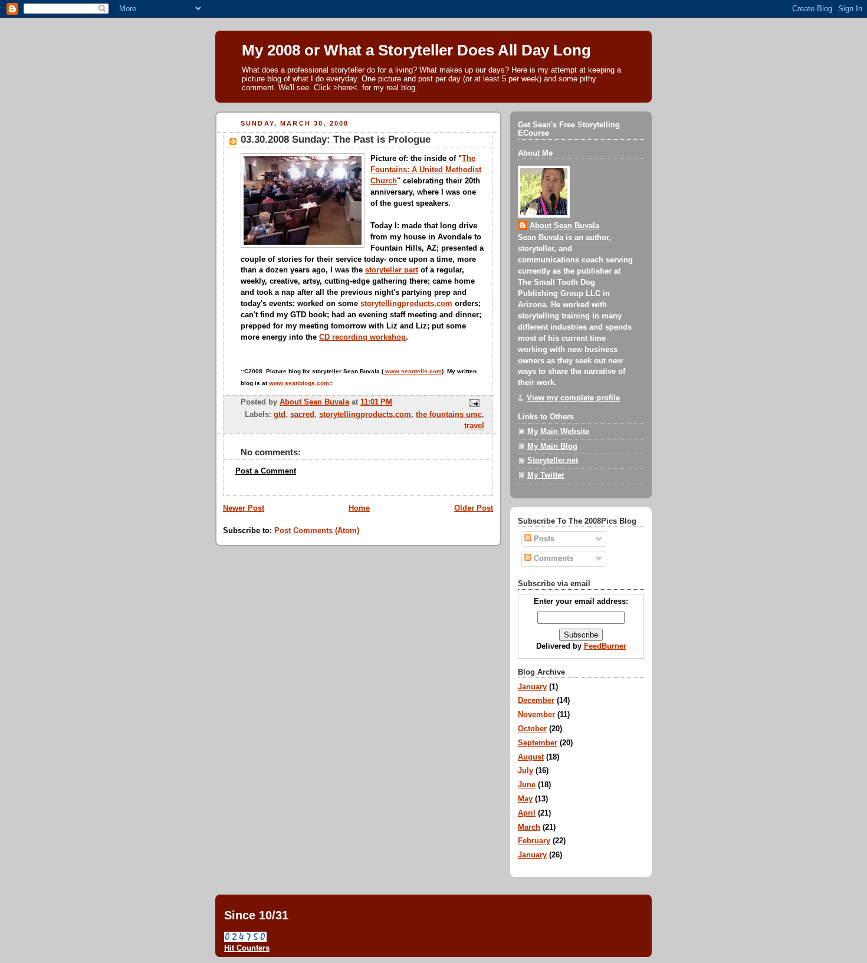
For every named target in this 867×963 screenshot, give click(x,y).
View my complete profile (573, 398)
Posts (542, 539)
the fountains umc (449, 414)
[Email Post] (473, 403)
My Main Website (558, 432)
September (537, 743)
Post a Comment (265, 471)
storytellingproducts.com (406, 304)
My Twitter (545, 475)
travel (474, 426)
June (527, 785)
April (527, 813)
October (532, 729)
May (525, 799)
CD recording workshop (362, 337)
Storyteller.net (552, 460)
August (531, 757)
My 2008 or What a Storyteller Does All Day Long (416, 50)
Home (359, 508)
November (536, 715)
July (525, 771)
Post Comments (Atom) (316, 531)
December (536, 700)
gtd (279, 414)
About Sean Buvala (564, 226)
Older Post (473, 508)
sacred (302, 414)
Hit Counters (247, 948)
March (529, 827)
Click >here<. (337, 87)
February (534, 841)
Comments (552, 558)
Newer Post (243, 508)
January (532, 687)
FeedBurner (605, 646)
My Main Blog (552, 446)
